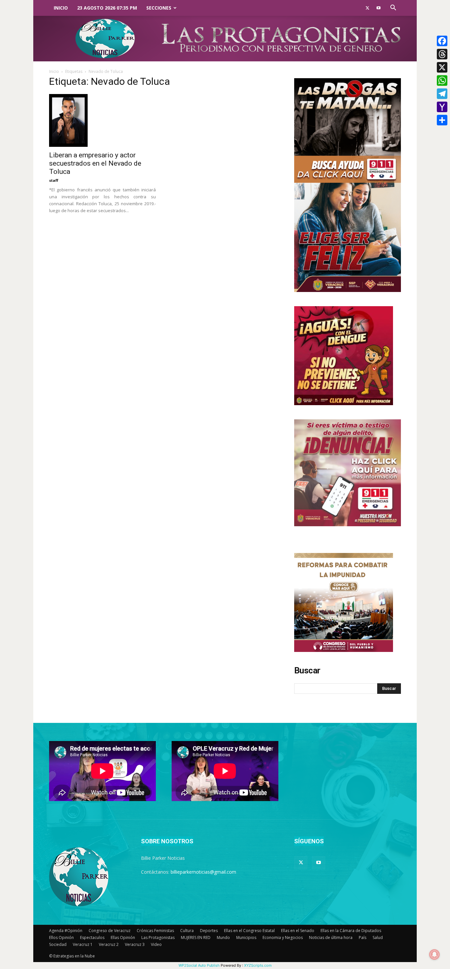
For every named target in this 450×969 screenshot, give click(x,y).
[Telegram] (442, 93)
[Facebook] (442, 41)
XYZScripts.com (258, 965)
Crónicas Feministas (155, 930)
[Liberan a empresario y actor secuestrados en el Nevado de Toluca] (102, 120)
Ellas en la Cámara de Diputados (351, 930)
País (362, 937)
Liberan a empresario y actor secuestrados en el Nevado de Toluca (95, 163)
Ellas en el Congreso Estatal (249, 930)
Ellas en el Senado (297, 930)
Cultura (187, 930)
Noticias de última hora (330, 937)
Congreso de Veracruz (109, 930)
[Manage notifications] (434, 954)
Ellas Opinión (123, 937)
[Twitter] (367, 8)
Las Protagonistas (158, 937)
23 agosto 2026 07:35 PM (107, 8)
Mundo (223, 937)
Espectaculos (92, 937)
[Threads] (442, 54)
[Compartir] (442, 120)
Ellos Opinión (61, 937)
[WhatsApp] (442, 80)
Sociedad (58, 944)
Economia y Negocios (283, 937)
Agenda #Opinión (65, 930)
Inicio (61, 8)
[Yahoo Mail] (442, 106)
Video (156, 944)
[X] (442, 67)
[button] (393, 8)
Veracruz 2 (109, 944)
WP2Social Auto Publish (199, 965)
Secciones (158, 8)
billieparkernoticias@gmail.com (203, 872)
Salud (378, 937)
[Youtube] (378, 8)
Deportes (209, 930)
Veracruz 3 (135, 944)
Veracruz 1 (83, 944)
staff (53, 180)
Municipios (246, 937)
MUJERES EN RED (196, 937)
